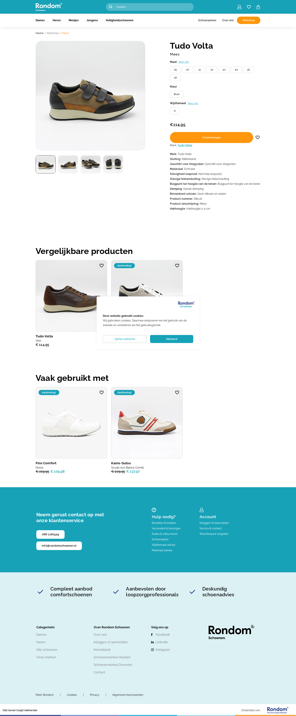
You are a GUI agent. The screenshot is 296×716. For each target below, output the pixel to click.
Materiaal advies (162, 550)
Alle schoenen (46, 649)
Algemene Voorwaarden (127, 694)
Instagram (163, 649)
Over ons (228, 20)
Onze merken (46, 657)
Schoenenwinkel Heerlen (112, 657)
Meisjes (74, 20)
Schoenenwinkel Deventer (113, 665)
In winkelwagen (211, 137)
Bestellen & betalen (164, 523)
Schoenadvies (207, 20)
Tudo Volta (184, 145)
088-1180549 (50, 534)
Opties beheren (124, 339)
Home (40, 33)
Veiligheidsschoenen (119, 20)
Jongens (92, 20)
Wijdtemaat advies (163, 544)
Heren (57, 20)
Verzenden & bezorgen (166, 528)
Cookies (72, 694)
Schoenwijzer (160, 539)
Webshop (248, 20)
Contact (99, 672)
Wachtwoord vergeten (214, 534)
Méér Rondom (45, 694)
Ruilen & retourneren (165, 534)
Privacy (94, 694)
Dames (40, 20)
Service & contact (211, 528)
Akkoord (171, 339)
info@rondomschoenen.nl (59, 545)
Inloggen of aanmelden (214, 523)
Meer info (183, 62)
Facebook (163, 634)
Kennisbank (102, 649)
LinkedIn (162, 642)
